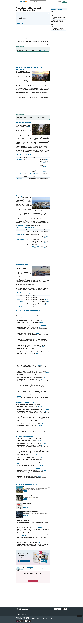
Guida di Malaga (57, 9)
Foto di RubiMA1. (47, 275)
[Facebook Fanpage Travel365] (55, 609)
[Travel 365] (21, 1)
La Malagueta (21, 17)
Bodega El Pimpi (19, 159)
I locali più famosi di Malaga (22, 19)
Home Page (18, 4)
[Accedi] (59, 1)
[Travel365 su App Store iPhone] (27, 621)
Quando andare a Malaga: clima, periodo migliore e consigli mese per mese (59, 21)
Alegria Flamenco (21, 246)
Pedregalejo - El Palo (22, 18)
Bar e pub (20, 22)
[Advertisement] (33, 32)
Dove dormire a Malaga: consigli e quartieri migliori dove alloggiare (58, 29)
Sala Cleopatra (20, 236)
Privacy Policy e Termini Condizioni (39, 618)
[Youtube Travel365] (63, 609)
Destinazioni (24, 4)
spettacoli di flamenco (28, 152)
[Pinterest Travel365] (65, 609)
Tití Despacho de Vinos (20, 299)
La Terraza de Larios (19, 179)
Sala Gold (19, 161)
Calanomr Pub (20, 241)
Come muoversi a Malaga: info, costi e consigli (59, 18)
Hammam (40, 141)
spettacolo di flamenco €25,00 (34, 174)
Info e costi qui (43, 50)
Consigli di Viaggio (31, 4)
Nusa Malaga (21, 231)
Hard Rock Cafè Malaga (21, 239)
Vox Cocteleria (20, 304)
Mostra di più (19, 23)
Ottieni (47, 236)
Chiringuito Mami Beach (21, 234)
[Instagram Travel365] (57, 609)
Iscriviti (64, 1)
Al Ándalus (44, 141)
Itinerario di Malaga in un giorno (58, 13)
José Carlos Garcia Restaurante (21, 244)
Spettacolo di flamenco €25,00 (40, 478)
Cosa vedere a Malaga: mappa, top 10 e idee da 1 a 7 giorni (59, 12)
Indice (18, 13)
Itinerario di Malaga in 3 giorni (57, 15)
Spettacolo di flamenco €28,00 (35, 247)
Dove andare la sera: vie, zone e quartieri (24, 14)
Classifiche (37, 4)
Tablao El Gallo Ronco (19, 174)
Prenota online (46, 523)
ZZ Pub (20, 166)
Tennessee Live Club (19, 169)
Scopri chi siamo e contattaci (21, 614)
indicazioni (47, 159)
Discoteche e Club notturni (23, 21)
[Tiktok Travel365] (60, 609)
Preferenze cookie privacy (49, 618)
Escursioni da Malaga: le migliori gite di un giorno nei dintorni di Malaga (59, 26)
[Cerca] (30, 2)
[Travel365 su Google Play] (19, 621)
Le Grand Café (20, 301)
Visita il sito (44, 320)
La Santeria (20, 306)
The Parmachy (19, 176)
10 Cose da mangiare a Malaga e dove (59, 24)
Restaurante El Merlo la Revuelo (20, 297)
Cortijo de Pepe (19, 171)
